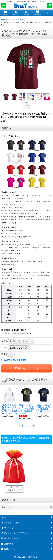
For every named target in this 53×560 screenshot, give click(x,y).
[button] (3, 5)
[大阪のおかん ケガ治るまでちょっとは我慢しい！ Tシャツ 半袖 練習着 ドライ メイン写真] (26, 66)
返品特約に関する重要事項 (14, 360)
